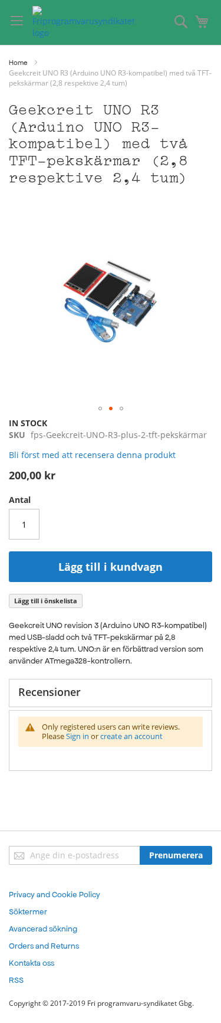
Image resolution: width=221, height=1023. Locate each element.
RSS (16, 980)
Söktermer (28, 911)
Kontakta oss (31, 963)
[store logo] (83, 22)
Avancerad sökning (43, 928)
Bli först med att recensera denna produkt (92, 454)
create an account (131, 736)
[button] (100, 408)
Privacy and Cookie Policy (54, 894)
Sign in (77, 736)
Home (18, 62)
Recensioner (49, 692)
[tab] (110, 693)
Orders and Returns (44, 946)
